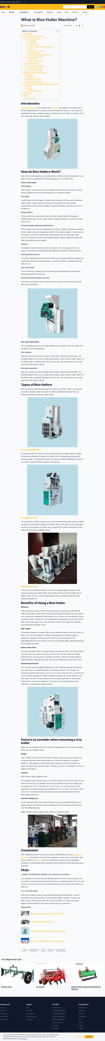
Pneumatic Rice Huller (34, 68)
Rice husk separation (36, 61)
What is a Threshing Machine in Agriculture (46, 941)
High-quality (31, 77)
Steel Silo (50, 12)
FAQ (27, 1007)
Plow (80, 1019)
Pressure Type (30, 450)
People (59, 12)
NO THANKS (79, 1036)
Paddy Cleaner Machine (58, 1016)
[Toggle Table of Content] (56, 31)
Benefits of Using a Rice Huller (35, 73)
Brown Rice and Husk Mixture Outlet (40, 55)
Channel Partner (4, 1016)
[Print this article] (82, 25)
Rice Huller (55, 1025)
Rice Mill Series (61, 950)
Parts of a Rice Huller (34, 39)
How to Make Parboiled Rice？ (42, 921)
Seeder (81, 1022)
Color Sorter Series (57, 1007)
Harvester (81, 1013)
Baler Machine (82, 1007)
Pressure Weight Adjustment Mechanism (42, 47)
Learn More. (23, 1038)
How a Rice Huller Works (35, 57)
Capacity (30, 89)
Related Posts (31, 98)
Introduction (27, 34)
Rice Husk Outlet (34, 53)
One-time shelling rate (34, 91)
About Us (75, 12)
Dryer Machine (38, 12)
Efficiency (30, 75)
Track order (29, 1019)
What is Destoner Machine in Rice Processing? (48, 931)
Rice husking (33, 59)
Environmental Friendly (34, 82)
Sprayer (81, 1025)
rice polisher (55, 1028)
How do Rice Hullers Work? (34, 36)
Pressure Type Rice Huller (35, 66)
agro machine (33, 950)
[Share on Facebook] (76, 25)
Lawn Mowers (82, 1016)
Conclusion (28, 93)
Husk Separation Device (36, 51)
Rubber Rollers (34, 45)
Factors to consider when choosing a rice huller (41, 84)
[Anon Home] (5, 7)
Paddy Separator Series (58, 1019)
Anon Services (4, 1013)
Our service (29, 1010)
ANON (38, 860)
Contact (84, 12)
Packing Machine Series (58, 1013)
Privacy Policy (4, 1019)
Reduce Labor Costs (34, 79)
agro (25, 950)
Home (3, 12)
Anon (43, 950)
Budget (29, 86)
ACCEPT (89, 1036)
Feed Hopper (33, 41)
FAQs (25, 96)
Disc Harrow (82, 1010)
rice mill (51, 950)
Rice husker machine (28, 108)
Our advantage (30, 1013)
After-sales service (31, 1016)
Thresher (81, 1028)
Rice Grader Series (57, 1022)
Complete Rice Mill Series (59, 1010)
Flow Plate (32, 43)
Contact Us (3, 1010)
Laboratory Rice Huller (34, 70)
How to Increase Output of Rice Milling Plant (47, 913)
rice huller (54, 108)
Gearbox (32, 49)
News (66, 12)
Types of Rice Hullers (31, 63)
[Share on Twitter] (79, 25)
